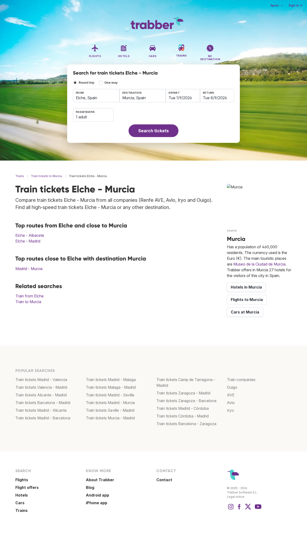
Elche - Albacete (29, 235)
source (232, 230)
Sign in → (295, 5)
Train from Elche (29, 296)
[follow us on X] (248, 509)
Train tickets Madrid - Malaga (111, 379)
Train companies (241, 379)
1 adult (81, 117)
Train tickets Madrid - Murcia (110, 402)
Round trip (86, 82)
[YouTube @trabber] (257, 509)
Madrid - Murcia (28, 268)
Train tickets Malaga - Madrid (111, 387)
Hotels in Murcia (246, 287)
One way (111, 82)
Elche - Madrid (27, 241)
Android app (97, 495)
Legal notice (235, 496)
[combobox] (96, 95)
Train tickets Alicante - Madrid (41, 395)
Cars (19, 502)
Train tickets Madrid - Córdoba (182, 408)
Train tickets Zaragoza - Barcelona (186, 400)
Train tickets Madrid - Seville (110, 395)
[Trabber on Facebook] (239, 509)
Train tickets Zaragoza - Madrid (183, 393)
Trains (21, 510)
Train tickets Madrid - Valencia (41, 379)
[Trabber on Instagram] (231, 509)
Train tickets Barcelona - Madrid (42, 402)
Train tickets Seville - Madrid (110, 410)
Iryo (230, 410)
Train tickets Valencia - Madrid (41, 387)
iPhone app (96, 502)
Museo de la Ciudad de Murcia (259, 264)
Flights (21, 479)
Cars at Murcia (245, 312)
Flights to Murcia (247, 299)
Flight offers (27, 487)
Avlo (231, 402)
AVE (231, 395)
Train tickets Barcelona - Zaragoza (186, 423)
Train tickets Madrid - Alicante (41, 410)
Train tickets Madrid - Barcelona (42, 418)
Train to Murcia (28, 301)
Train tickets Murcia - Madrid (110, 418)
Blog (90, 487)
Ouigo (232, 387)
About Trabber (100, 479)
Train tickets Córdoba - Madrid (182, 416)
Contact (164, 479)
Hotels (21, 495)
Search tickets (153, 130)
